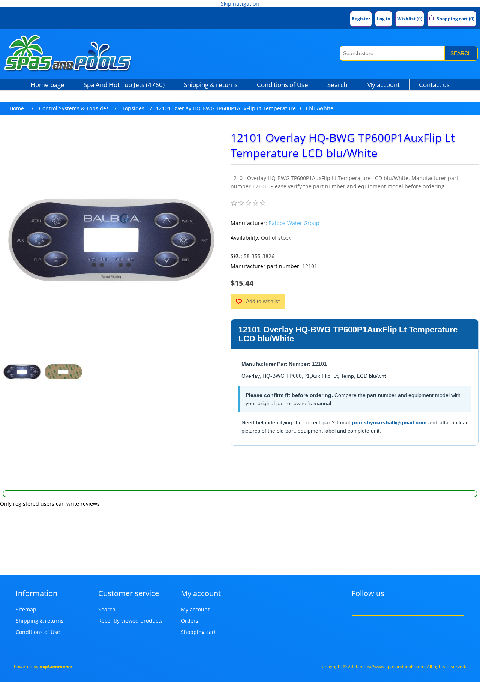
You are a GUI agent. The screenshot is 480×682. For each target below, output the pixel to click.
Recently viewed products (130, 620)
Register (361, 18)
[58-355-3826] (22, 372)
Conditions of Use (282, 84)
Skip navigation (240, 3)
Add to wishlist (263, 301)
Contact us (434, 84)
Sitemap (26, 609)
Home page (47, 84)
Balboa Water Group (294, 223)
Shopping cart (198, 631)
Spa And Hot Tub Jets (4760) (124, 84)
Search (461, 53)
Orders (189, 620)
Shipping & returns (211, 84)
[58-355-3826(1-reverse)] (63, 372)
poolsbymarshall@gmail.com (389, 422)
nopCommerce (55, 666)
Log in (383, 18)
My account (383, 84)
